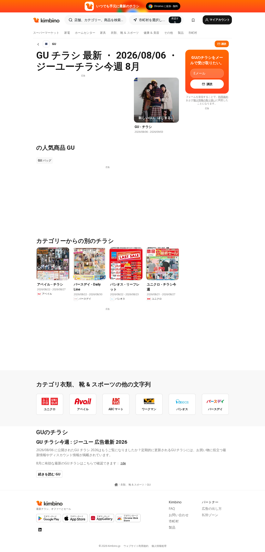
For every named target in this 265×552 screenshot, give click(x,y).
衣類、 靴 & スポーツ (125, 33)
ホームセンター (85, 33)
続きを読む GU (49, 474)
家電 (67, 33)
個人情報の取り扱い (204, 100)
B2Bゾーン (210, 515)
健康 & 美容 (151, 33)
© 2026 (109, 546)
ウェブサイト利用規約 (136, 546)
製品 (181, 33)
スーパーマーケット (46, 33)
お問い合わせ (179, 515)
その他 (168, 33)
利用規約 (223, 97)
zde (123, 463)
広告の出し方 (212, 508)
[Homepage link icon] (116, 484)
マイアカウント (219, 19)
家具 (103, 33)
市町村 (192, 33)
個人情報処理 (159, 546)
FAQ (172, 508)
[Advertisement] (83, 106)
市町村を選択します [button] (152, 20)
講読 (223, 44)
